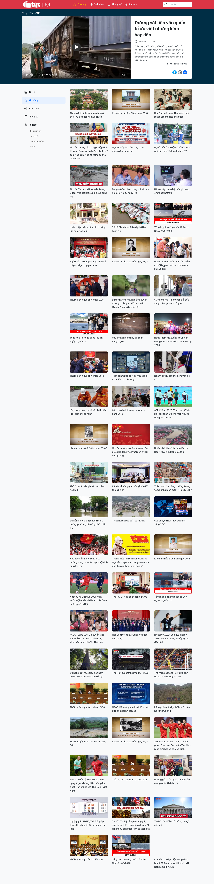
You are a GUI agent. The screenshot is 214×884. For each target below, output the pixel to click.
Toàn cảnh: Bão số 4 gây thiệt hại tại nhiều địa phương (129, 377)
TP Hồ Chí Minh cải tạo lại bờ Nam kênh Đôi (129, 229)
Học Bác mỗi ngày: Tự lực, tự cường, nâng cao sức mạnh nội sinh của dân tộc (89, 562)
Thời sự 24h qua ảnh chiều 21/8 (86, 859)
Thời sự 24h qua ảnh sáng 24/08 (129, 596)
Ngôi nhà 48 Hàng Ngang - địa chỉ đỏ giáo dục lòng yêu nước (88, 263)
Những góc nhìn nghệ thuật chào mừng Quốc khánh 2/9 (172, 781)
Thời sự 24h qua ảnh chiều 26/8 (87, 375)
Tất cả (32, 92)
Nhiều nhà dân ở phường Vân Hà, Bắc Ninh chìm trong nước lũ (171, 450)
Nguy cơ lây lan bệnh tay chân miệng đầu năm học (128, 149)
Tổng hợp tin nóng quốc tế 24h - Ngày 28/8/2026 (171, 229)
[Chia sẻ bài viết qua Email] (180, 72)
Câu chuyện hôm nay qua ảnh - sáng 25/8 (170, 522)
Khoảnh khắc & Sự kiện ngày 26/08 (88, 448)
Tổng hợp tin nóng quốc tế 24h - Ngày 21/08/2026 (129, 861)
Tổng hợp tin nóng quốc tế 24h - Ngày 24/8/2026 (171, 598)
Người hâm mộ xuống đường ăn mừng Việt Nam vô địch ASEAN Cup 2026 (173, 341)
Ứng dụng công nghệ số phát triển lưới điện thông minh (88, 412)
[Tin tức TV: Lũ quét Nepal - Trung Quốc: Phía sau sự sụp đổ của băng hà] (89, 175)
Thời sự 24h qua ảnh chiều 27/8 (87, 299)
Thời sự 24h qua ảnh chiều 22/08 (129, 779)
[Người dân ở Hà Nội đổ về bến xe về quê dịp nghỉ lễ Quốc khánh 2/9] (173, 133)
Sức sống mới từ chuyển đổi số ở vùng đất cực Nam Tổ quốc (171, 301)
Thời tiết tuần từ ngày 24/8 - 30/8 (130, 672)
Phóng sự (117, 4)
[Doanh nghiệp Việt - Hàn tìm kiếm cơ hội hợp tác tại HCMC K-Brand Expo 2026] (173, 247)
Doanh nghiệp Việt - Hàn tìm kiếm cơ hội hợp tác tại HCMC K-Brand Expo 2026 (172, 265)
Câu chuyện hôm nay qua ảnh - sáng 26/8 (128, 412)
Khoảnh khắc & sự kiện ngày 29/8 (130, 113)
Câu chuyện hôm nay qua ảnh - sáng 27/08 (128, 339)
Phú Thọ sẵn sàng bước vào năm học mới (87, 488)
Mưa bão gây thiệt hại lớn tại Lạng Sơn (88, 743)
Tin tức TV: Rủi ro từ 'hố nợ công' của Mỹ (171, 823)
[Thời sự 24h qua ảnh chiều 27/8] (89, 285)
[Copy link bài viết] (185, 72)
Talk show (99, 4)
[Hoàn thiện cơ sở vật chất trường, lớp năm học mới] (89, 213)
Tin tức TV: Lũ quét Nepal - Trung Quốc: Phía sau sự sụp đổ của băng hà (88, 193)
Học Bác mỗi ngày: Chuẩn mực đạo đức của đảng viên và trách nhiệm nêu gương (130, 452)
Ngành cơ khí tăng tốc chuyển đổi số (172, 377)
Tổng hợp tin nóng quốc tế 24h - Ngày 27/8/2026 (87, 339)
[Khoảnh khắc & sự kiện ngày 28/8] (131, 247)
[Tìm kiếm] (166, 4)
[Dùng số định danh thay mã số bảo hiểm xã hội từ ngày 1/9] (131, 175)
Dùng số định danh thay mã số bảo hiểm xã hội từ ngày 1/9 (130, 191)
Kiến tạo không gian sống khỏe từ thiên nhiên (130, 488)
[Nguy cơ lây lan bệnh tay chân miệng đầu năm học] (131, 133)
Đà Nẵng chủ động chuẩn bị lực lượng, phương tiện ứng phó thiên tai (88, 524)
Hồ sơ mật (34, 136)
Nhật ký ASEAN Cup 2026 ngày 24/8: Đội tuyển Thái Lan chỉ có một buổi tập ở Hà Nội (89, 600)
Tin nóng (81, 4)
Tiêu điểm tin (35, 131)
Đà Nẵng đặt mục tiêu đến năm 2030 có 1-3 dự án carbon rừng (86, 674)
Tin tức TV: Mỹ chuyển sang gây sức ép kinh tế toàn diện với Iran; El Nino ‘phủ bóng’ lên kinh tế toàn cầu (131, 825)
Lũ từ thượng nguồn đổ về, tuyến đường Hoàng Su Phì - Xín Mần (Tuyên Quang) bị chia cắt (129, 303)
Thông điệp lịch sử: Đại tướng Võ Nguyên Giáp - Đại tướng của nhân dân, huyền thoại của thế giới (130, 562)
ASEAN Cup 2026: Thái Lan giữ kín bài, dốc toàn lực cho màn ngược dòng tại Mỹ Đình (172, 414)
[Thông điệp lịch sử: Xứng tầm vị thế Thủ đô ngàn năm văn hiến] (89, 99)
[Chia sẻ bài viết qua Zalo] (174, 72)
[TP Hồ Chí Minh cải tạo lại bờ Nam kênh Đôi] (131, 213)
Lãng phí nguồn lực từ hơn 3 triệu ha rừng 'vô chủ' (172, 709)
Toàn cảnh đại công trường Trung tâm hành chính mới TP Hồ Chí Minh (173, 488)
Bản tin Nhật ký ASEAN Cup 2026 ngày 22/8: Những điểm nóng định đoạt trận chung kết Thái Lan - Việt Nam (88, 785)
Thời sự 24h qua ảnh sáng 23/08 (87, 707)
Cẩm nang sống (37, 141)
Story (32, 146)
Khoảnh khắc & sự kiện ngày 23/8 (130, 741)
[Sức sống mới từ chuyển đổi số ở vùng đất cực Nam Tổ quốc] (173, 285)
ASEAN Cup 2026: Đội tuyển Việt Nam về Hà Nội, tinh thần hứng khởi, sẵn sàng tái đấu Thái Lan (87, 638)
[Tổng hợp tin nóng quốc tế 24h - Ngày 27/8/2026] (89, 323)
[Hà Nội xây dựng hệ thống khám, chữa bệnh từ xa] (173, 175)
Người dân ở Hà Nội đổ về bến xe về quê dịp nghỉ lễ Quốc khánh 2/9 (172, 149)
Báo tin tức (31, 4)
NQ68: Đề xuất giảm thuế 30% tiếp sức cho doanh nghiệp (130, 709)
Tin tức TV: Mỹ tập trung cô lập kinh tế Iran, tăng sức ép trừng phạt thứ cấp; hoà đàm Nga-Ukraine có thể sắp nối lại (89, 153)
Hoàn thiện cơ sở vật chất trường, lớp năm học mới (88, 229)
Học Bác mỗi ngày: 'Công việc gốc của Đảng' (129, 636)
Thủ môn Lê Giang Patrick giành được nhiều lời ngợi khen (171, 674)
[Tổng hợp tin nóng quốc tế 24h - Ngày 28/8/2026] (173, 213)
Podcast (133, 4)
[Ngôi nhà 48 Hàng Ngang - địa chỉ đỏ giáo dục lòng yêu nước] (89, 247)
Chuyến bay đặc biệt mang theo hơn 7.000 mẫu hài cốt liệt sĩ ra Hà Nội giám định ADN (172, 863)
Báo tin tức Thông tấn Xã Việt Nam (47, 7)
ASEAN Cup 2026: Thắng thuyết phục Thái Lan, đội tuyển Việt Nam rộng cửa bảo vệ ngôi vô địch (172, 745)
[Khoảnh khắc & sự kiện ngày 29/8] (131, 99)
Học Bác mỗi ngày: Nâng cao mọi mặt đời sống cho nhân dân (171, 115)
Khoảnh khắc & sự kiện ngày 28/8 (130, 261)
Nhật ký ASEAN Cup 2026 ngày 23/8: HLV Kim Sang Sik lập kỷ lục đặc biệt (171, 638)
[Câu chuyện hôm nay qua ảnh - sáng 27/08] (131, 323)
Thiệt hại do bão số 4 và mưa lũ (128, 520)
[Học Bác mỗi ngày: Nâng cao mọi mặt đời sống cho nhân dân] (173, 99)
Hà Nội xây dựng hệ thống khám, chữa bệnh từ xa (171, 191)
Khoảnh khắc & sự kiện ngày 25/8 (172, 558)
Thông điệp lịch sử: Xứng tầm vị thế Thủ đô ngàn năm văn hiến (87, 115)
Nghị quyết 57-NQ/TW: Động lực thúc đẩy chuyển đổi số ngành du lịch (88, 825)
